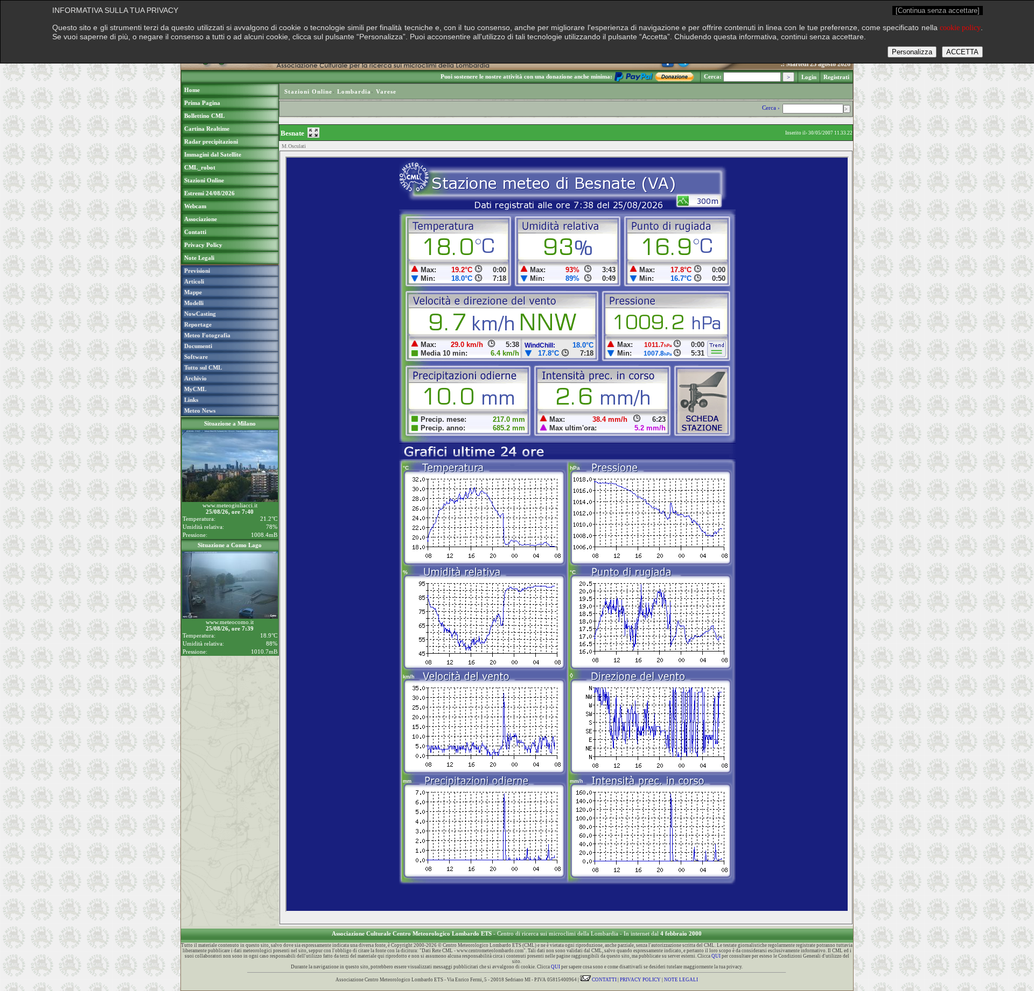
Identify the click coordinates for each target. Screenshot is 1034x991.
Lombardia (354, 91)
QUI (716, 956)
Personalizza (912, 52)
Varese (386, 91)
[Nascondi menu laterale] (313, 133)
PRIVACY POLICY (640, 979)
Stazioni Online (308, 91)
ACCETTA (962, 52)
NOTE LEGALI (681, 979)
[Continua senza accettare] (938, 10)
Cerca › (771, 107)
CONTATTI (604, 979)
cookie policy (960, 28)
